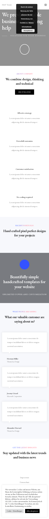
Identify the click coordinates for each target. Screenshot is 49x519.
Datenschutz (24, 482)
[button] (24, 92)
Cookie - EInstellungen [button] (14, 511)
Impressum (24, 477)
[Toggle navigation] (45, 5)
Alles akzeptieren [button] (32, 511)
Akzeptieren (28, 30)
